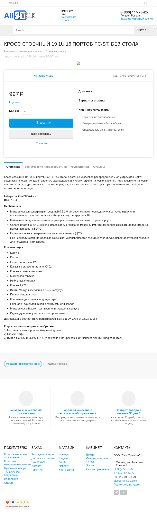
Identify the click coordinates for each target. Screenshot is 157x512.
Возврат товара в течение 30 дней (128, 411)
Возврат (36, 465)
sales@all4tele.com (68, 18)
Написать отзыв (43, 75)
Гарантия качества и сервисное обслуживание (77, 411)
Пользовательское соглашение (15, 456)
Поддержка (11, 478)
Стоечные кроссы (55, 51)
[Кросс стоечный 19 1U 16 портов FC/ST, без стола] (78, 63)
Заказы (90, 465)
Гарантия (37, 469)
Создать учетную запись (97, 460)
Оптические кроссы (29, 51)
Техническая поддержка (12, 473)
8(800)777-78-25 (134, 12)
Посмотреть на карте (127, 484)
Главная (9, 51)
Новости (64, 465)
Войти (90, 454)
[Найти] (130, 30)
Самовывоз (38, 462)
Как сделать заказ (42, 454)
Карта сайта (66, 469)
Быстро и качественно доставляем (26, 411)
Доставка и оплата (43, 458)
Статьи (8, 482)
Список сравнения (97, 469)
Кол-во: (14, 110)
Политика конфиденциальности (17, 463)
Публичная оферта (15, 468)
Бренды (63, 454)
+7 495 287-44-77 (124, 473)
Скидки (63, 458)
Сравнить (41, 143)
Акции (62, 462)
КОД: (114, 75)
